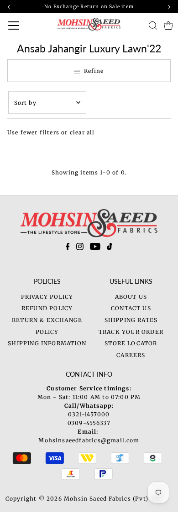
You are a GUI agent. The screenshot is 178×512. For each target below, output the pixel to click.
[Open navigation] (22, 25)
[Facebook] (67, 248)
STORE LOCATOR (131, 343)
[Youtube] (95, 248)
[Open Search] (153, 25)
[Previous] (9, 6)
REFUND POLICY (47, 308)
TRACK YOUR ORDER (131, 331)
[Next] (168, 6)
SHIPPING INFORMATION (47, 343)
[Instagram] (80, 248)
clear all (82, 132)
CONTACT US (131, 308)
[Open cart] (168, 25)
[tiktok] (110, 248)
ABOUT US (131, 296)
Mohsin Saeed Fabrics (97, 498)
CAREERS (130, 355)
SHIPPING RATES (131, 320)
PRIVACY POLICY (47, 296)
